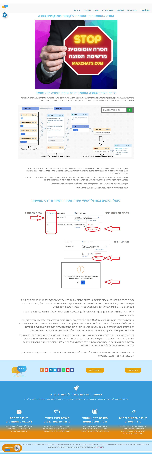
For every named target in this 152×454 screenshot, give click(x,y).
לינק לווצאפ (120, 10)
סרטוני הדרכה (131, 10)
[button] (133, 370)
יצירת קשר (76, 10)
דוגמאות (96, 10)
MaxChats (145, 10)
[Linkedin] (51, 370)
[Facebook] (72, 370)
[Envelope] (46, 370)
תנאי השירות (98, 447)
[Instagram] (42, 370)
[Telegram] (55, 370)
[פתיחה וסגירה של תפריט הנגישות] (4, 15)
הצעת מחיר (87, 10)
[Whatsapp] (63, 370)
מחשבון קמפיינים (107, 10)
